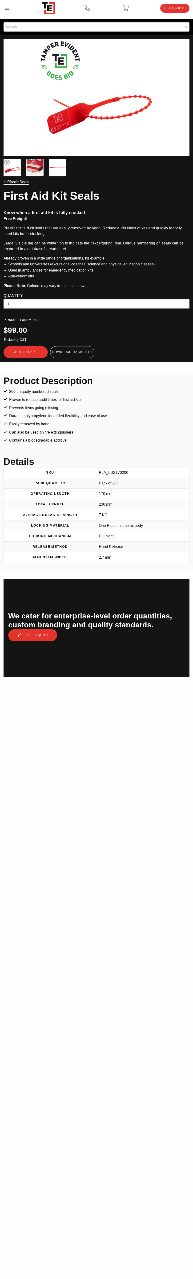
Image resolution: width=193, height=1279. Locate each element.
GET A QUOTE (174, 8)
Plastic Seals (18, 182)
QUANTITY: (14, 296)
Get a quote (37, 635)
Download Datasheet (72, 352)
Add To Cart (25, 352)
